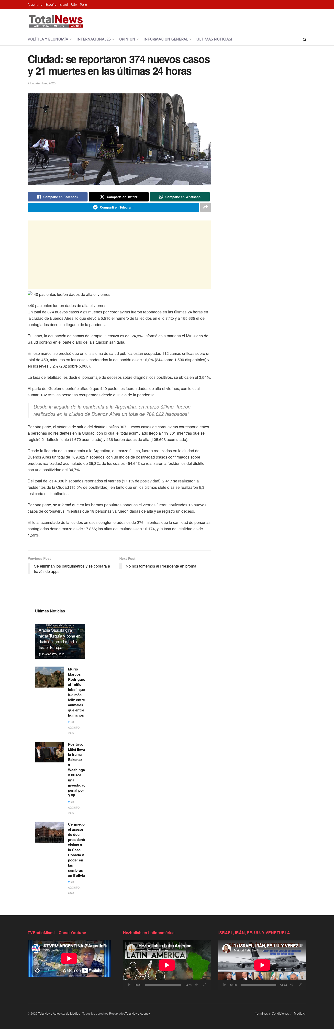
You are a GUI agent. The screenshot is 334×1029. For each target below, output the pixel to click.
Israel (63, 4)
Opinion (127, 39)
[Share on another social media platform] (205, 207)
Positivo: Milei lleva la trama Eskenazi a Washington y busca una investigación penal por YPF (79, 769)
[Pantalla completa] (204, 984)
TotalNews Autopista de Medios (59, 1013)
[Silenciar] (196, 984)
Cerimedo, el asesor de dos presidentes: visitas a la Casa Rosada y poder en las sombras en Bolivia (78, 849)
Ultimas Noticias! (214, 39)
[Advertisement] (119, 254)
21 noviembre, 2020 (42, 83)
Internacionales (94, 39)
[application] (167, 965)
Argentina (35, 4)
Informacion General (166, 39)
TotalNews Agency (137, 1013)
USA (74, 4)
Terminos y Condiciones (272, 1013)
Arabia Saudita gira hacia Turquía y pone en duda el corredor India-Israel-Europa (59, 638)
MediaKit (300, 1013)
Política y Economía (48, 39)
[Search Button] (304, 39)
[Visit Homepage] (56, 21)
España (50, 4)
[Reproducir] (129, 984)
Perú (83, 4)
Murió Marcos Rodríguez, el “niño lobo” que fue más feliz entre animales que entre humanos (77, 692)
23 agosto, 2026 (52, 654)
